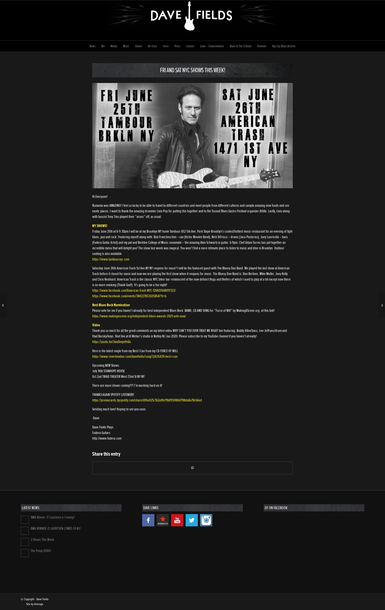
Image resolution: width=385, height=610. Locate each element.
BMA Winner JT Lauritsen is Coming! (52, 517)
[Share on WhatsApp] (192, 468)
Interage (38, 604)
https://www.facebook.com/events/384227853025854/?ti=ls (129, 296)
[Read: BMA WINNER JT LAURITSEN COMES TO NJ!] (25, 531)
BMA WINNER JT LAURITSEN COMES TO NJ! (56, 528)
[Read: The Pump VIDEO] (25, 553)
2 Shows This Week (42, 539)
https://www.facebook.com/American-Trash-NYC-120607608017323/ (134, 290)
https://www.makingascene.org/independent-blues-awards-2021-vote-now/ (139, 316)
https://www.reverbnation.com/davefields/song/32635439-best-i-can (135, 356)
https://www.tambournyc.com (110, 259)
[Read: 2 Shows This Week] (25, 542)
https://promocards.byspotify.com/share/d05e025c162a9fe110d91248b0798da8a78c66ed (147, 400)
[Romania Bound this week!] (3, 305)
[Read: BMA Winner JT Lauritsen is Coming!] (25, 520)
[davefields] (193, 20)
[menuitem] (92, 46)
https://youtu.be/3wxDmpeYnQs (111, 341)
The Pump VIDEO (41, 550)
